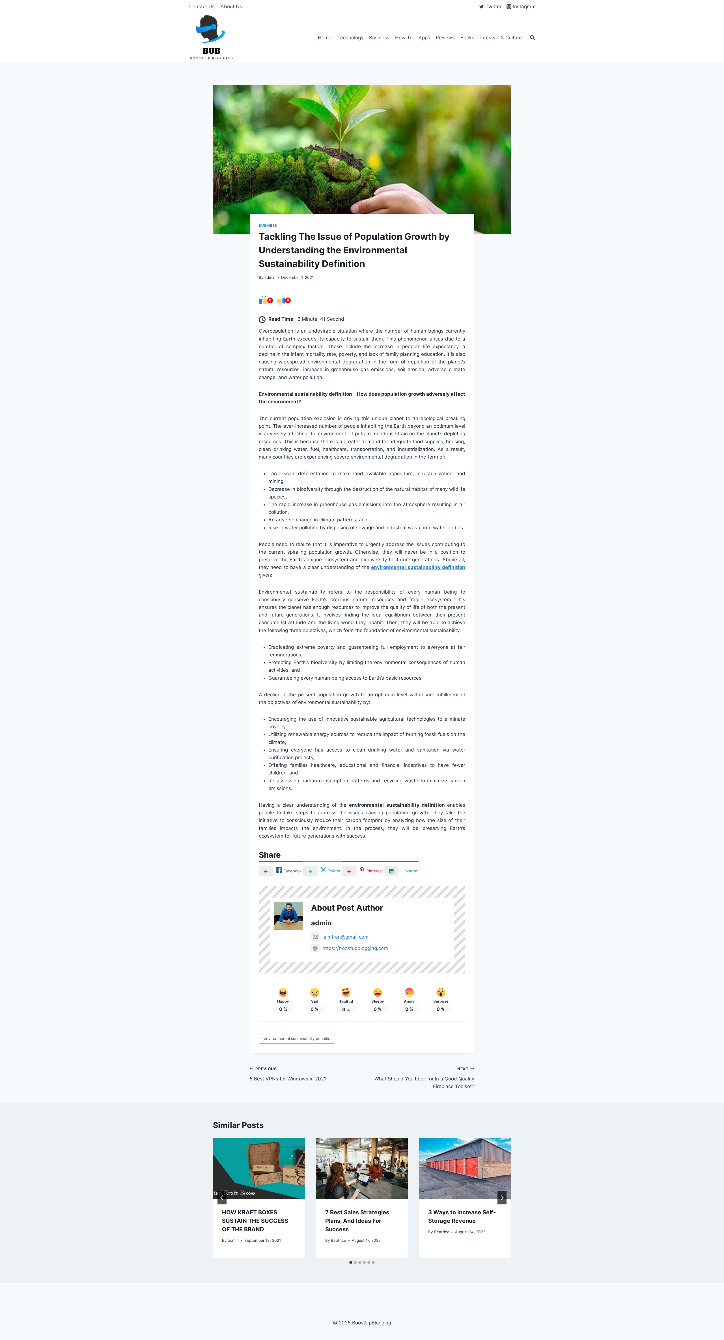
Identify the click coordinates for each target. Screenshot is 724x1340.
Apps (424, 37)
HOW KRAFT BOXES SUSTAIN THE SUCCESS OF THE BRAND (255, 1221)
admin (269, 277)
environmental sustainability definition (297, 1038)
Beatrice (338, 1240)
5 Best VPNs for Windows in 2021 (288, 1074)
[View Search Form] (532, 38)
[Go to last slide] (222, 1197)
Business (379, 37)
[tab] (350, 1262)
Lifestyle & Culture (501, 37)
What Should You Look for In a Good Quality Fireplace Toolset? (424, 1078)
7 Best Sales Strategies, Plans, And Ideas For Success (358, 1221)
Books (467, 37)
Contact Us (202, 6)
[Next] (502, 1197)
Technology (350, 37)
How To (404, 37)
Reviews (445, 37)
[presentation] (259, 1168)
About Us (231, 6)
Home (324, 37)
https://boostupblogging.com (355, 948)
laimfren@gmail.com (345, 937)
